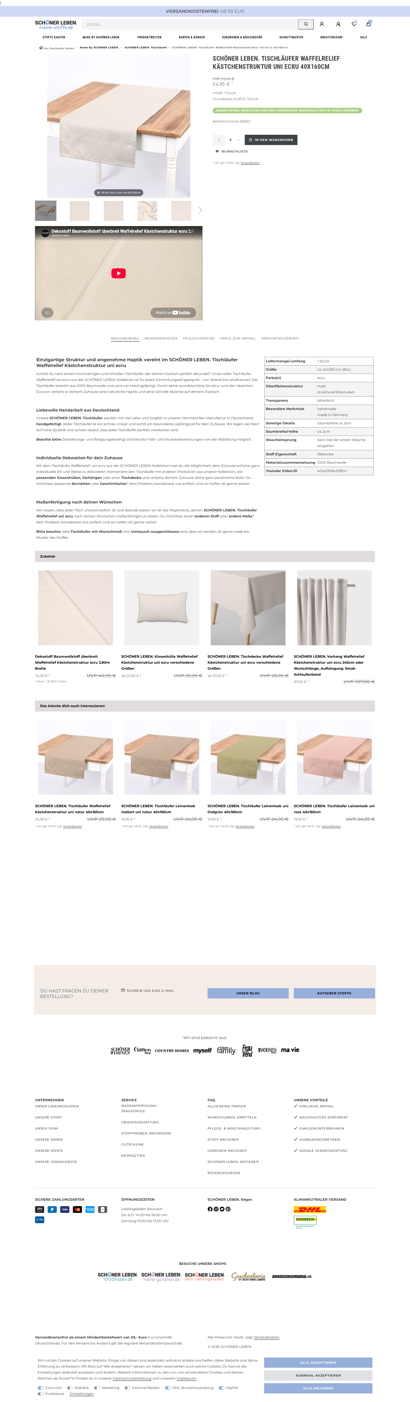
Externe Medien (146, 1388)
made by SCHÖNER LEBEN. (101, 37)
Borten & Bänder (192, 37)
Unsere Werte (49, 1151)
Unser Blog (248, 993)
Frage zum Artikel (238, 338)
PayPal (232, 1388)
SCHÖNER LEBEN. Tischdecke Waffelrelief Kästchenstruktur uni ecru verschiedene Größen (245, 662)
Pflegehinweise (199, 338)
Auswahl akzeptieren (318, 1375)
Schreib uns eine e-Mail (150, 991)
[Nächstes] (186, 126)
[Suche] (306, 24)
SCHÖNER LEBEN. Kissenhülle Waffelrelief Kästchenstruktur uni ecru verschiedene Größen (159, 662)
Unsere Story (48, 1117)
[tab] (125, 339)
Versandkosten (250, 162)
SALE (363, 37)
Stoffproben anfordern (146, 1133)
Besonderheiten (161, 338)
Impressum (186, 1378)
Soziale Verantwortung (323, 1151)
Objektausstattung (140, 1122)
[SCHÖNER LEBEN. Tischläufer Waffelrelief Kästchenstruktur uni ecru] (45, 211)
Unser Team (46, 1128)
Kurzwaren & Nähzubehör (242, 37)
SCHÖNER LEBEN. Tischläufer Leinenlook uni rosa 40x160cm (334, 809)
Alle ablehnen (318, 1388)
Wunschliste (234, 151)
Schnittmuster (291, 37)
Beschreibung (125, 338)
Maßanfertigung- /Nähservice (139, 1108)
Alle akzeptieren (318, 1363)
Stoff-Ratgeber (223, 1139)
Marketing (110, 1388)
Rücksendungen (224, 1173)
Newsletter (133, 1156)
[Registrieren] (339, 24)
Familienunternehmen (321, 1128)
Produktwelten (150, 37)
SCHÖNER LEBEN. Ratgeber (233, 1162)
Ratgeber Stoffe (334, 993)
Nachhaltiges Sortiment (323, 1117)
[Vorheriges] (50, 126)
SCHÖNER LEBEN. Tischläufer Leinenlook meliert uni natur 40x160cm (158, 809)
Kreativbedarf (331, 37)
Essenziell (53, 1388)
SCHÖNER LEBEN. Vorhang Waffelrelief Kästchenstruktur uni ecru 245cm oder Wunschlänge (329, 665)
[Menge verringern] (238, 140)
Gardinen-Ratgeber (227, 1151)
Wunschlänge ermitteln (232, 1117)
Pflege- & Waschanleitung (234, 1128)
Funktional (54, 1394)
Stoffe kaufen (54, 37)
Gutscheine (132, 1144)
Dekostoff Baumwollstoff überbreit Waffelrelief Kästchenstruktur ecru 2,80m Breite (72, 662)
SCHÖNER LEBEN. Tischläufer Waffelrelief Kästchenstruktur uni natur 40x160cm (72, 809)
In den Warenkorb (274, 140)
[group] (75, 607)
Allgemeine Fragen (227, 1106)
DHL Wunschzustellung (193, 1388)
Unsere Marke (49, 1139)
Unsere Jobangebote (56, 1162)
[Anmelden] (322, 24)
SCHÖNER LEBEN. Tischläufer (145, 47)
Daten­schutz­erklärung (132, 1378)
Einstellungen (82, 1394)
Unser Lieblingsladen (57, 1106)
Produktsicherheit (280, 338)
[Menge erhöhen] (230, 140)
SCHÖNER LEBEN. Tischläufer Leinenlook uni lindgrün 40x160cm (248, 809)
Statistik (82, 1388)
